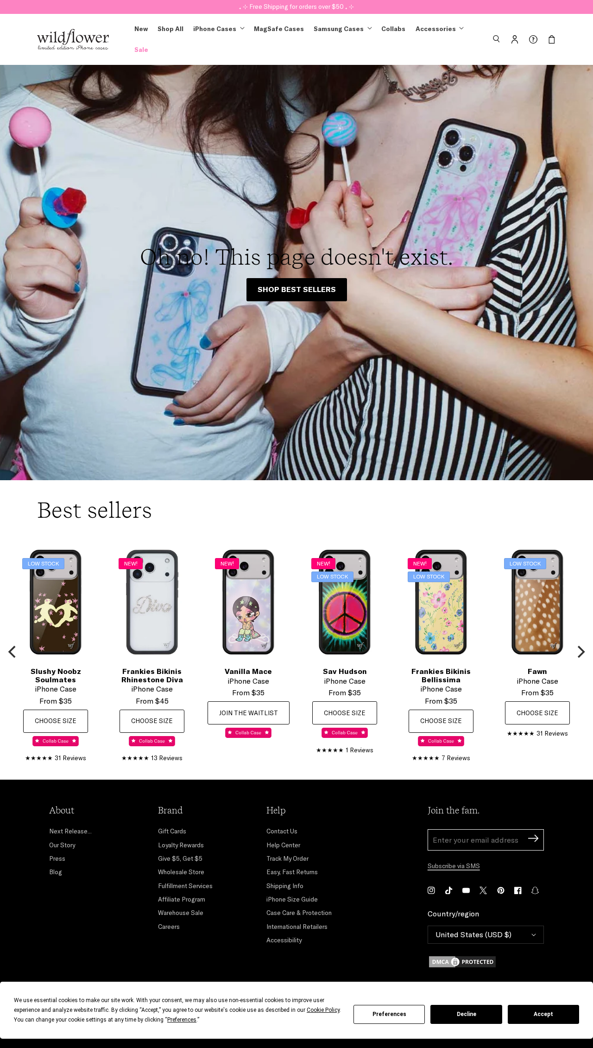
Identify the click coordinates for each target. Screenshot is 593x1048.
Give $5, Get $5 (180, 858)
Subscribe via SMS (454, 866)
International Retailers (297, 926)
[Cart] (552, 39)
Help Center (283, 845)
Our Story (62, 845)
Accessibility (284, 940)
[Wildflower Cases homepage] (73, 39)
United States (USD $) (473, 934)
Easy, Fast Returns (292, 872)
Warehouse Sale (180, 912)
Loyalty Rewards (181, 845)
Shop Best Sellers (297, 289)
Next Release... (70, 831)
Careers (169, 926)
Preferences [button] (181, 1019)
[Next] (580, 652)
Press (57, 858)
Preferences (389, 1014)
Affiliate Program (181, 899)
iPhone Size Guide (292, 899)
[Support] (533, 39)
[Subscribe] (533, 839)
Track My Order (287, 858)
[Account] (514, 39)
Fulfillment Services (185, 885)
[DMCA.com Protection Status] (486, 962)
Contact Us (281, 831)
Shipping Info (284, 885)
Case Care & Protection (299, 912)
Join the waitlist (248, 713)
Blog (55, 872)
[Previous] (13, 652)
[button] (496, 39)
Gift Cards (172, 831)
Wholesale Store (181, 872)
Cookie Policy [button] (323, 1010)
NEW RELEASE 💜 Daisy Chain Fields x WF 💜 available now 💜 (296, 6)
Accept (543, 1014)
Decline (466, 1014)
